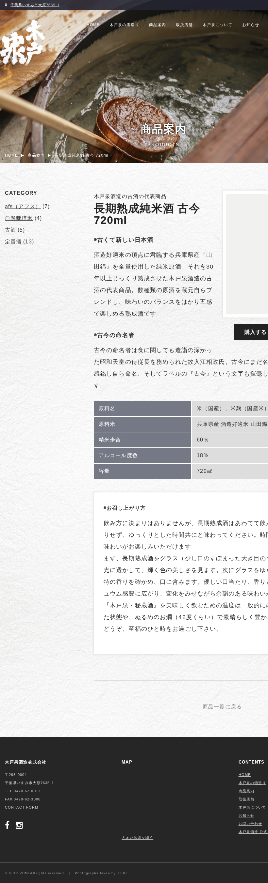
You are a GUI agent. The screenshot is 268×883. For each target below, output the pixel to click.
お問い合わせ (250, 824)
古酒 (10, 230)
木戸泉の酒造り (124, 25)
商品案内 (157, 25)
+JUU (122, 873)
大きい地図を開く (137, 838)
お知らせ (250, 25)
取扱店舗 (184, 25)
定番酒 (13, 241)
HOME (93, 25)
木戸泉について (217, 25)
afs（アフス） (23, 206)
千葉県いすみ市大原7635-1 (34, 5)
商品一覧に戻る (222, 706)
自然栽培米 (19, 218)
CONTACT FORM (21, 807)
